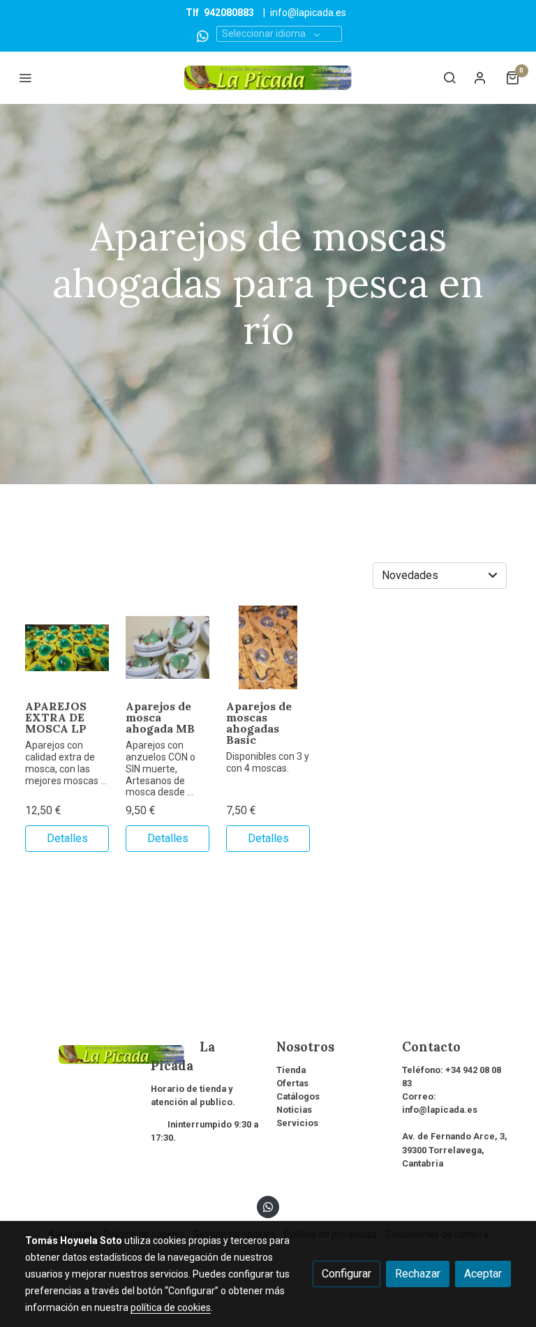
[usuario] (480, 77)
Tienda (291, 1070)
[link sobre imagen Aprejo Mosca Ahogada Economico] (268, 647)
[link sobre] (79, 1053)
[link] (268, 78)
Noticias (294, 1109)
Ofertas (292, 1083)
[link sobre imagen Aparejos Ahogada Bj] (167, 647)
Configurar (346, 1273)
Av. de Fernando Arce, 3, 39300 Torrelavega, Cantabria (454, 1149)
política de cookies (171, 1307)
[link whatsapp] (203, 35)
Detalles (67, 838)
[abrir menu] (25, 77)
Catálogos (298, 1096)
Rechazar (417, 1273)
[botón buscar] (449, 77)
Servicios (297, 1123)
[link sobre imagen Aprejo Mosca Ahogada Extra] (67, 647)
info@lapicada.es (308, 12)
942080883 (229, 12)
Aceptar (483, 1273)
